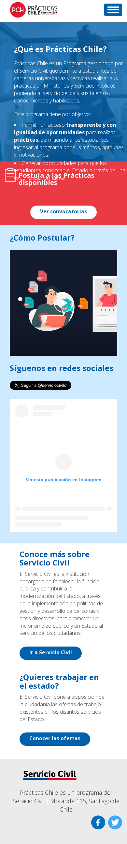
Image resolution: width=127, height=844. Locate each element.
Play (63, 303)
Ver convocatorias (63, 211)
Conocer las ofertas (54, 738)
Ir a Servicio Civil (50, 652)
